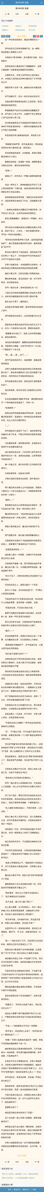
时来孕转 (5, 26)
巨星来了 (32, 1178)
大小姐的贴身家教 (21, 1178)
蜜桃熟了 (5, 30)
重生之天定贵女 (7, 1178)
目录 (17, 14)
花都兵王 (18, 26)
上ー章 (7, 14)
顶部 (34, 1189)
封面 (27, 14)
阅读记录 (17, 1189)
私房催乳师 (33, 26)
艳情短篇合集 (20, 30)
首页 (9, 1189)
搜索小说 (26, 1189)
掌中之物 (32, 30)
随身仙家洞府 (33, 1174)
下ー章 (37, 14)
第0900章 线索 (22, 2)
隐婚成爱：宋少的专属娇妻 (24, 1174)
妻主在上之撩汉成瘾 (9, 1174)
